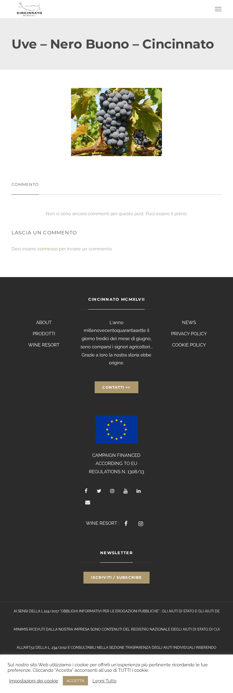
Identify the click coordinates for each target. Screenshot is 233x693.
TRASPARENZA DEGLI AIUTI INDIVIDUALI (160, 647)
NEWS (189, 322)
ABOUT (44, 322)
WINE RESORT (43, 345)
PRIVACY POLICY (189, 333)
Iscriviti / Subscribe (116, 577)
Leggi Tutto (104, 680)
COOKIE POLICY (189, 345)
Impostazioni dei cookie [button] (33, 680)
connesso (47, 249)
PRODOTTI (44, 333)
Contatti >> (116, 387)
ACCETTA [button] (75, 680)
